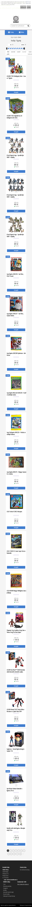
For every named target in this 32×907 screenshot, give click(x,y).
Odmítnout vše (23, 7)
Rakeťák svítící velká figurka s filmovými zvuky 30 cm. (16, 829)
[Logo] (16, 19)
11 (17, 854)
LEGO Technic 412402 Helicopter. (14, 512)
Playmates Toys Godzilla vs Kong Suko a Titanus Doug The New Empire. (16, 631)
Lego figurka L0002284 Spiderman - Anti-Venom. (16, 354)
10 (14, 854)
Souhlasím (29, 7)
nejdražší (18, 52)
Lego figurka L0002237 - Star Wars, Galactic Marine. (15, 314)
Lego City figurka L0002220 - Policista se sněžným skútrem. (16, 433)
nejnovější (24, 52)
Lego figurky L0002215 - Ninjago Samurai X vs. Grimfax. (16, 473)
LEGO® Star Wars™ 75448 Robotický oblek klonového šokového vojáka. (16, 671)
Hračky (15, 37)
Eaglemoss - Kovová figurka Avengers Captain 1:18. (15, 750)
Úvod (12, 37)
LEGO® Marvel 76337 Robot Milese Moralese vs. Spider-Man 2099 (15, 710)
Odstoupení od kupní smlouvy (25, 905)
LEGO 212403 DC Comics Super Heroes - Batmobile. (16, 552)
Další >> (23, 854)
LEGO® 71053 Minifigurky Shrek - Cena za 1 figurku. (16, 77)
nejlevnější (13, 52)
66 (20, 854)
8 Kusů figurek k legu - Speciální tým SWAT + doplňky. (15, 156)
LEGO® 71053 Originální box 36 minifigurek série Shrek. (14, 117)
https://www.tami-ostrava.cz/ (23, 884)
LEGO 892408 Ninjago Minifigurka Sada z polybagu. (16, 592)
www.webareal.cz (12, 905)
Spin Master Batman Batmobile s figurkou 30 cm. (14, 789)
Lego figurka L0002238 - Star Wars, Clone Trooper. (15, 275)
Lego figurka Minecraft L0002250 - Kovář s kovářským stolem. (16, 394)
